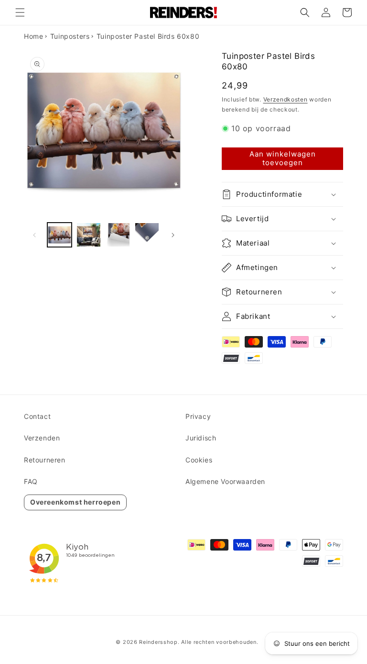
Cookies (198, 460)
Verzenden (42, 438)
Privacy (198, 416)
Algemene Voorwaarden (225, 481)
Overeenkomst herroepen (75, 502)
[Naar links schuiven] (34, 235)
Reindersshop (158, 642)
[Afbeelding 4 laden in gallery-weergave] (147, 235)
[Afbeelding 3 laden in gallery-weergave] (118, 235)
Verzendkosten (285, 99)
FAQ (31, 481)
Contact (37, 416)
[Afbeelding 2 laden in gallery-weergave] (88, 235)
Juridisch (200, 438)
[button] (20, 12)
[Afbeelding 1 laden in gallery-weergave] (59, 235)
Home (33, 36)
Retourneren (44, 460)
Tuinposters (70, 36)
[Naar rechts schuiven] (173, 235)
